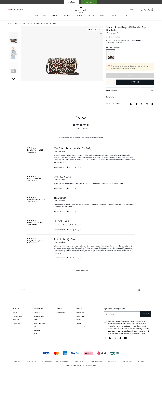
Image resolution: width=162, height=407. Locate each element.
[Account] (149, 9)
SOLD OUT (130, 75)
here (101, 137)
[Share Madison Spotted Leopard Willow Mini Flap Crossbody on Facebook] (130, 104)
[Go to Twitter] (115, 339)
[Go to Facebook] (110, 339)
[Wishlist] (145, 9)
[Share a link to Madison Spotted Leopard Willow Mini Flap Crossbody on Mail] (152, 104)
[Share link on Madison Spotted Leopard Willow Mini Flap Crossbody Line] (136, 104)
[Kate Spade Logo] (81, 10)
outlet (10, 23)
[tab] (71, 2)
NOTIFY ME (134, 82)
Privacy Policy (126, 333)
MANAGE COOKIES (80, 361)
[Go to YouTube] (125, 339)
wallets (18, 23)
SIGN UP (145, 314)
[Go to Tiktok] (120, 339)
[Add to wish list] (101, 34)
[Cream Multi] (110, 54)
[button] (13, 38)
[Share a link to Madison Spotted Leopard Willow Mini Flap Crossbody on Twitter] (147, 104)
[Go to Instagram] (105, 339)
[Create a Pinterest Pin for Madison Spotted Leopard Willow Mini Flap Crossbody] (141, 104)
